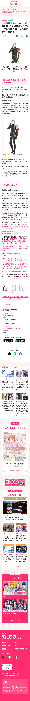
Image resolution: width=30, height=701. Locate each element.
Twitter (19, 67)
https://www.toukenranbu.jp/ (11, 328)
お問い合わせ (5, 673)
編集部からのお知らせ (21, 649)
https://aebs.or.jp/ (18, 691)
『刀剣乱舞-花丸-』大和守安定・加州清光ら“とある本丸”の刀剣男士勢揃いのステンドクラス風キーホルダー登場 (15, 241)
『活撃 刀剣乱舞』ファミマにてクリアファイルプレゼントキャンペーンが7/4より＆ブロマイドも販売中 (15, 266)
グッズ (17, 642)
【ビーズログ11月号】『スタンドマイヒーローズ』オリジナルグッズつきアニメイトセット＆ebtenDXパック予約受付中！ (8, 385)
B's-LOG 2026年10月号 (15, 463)
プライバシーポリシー (17, 673)
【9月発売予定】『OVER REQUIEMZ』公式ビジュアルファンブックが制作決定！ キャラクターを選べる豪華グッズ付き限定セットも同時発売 (21, 558)
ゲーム (10, 19)
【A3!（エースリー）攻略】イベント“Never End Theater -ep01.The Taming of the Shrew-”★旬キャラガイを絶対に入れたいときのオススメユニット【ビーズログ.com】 (22, 409)
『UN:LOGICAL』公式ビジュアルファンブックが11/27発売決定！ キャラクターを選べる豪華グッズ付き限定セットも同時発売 (22, 385)
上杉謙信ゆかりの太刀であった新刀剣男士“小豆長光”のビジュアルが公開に (15, 226)
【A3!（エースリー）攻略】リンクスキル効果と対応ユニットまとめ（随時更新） (14, 518)
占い (16, 645)
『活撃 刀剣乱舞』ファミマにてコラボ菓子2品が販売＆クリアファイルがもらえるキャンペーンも (15, 248)
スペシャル (8, 9)
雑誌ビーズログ (6, 645)
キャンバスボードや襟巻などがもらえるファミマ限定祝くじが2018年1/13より (15, 260)
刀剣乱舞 (14, 9)
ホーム (3, 9)
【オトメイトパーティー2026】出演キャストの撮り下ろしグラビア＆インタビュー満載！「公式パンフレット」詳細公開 (8, 407)
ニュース (4, 642)
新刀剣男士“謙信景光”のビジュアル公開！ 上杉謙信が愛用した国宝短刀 (14, 233)
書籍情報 (4, 649)
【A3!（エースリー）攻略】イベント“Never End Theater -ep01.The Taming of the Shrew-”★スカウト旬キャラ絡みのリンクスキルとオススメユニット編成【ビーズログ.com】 (8, 537)
